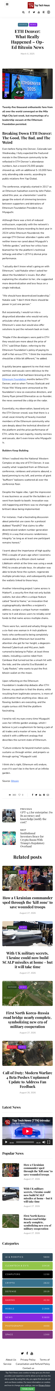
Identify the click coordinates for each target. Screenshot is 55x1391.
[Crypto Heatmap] (48, 12)
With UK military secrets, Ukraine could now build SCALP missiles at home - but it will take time (27, 960)
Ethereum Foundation (14, 379)
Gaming (12, 1047)
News (33, 25)
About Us (11, 1359)
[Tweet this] (36, 795)
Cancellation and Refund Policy (33, 1364)
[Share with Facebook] (32, 795)
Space (27, 1334)
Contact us (28, 1368)
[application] (27, 1131)
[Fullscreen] (48, 1142)
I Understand (27, 1389)
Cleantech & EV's (27, 1265)
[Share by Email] (48, 795)
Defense (12, 872)
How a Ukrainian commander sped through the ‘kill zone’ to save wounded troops (27, 902)
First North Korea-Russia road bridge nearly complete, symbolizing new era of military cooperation (27, 1019)
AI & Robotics (27, 1257)
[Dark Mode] (43, 12)
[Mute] (43, 1142)
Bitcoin (15, 781)
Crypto (23, 25)
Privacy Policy (27, 1359)
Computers (27, 1274)
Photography (27, 1326)
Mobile (27, 1308)
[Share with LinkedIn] (40, 795)
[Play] (6, 1142)
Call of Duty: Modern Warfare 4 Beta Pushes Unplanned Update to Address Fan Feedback (27, 1079)
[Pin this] (44, 795)
